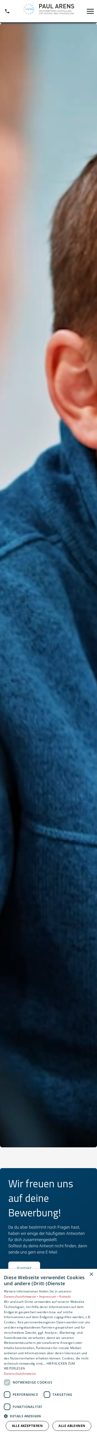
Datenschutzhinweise (20, 1373)
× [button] (91, 1274)
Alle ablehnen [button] (71, 1426)
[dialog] (48, 1352)
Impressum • (49, 1296)
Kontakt (24, 1268)
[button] (90, 11)
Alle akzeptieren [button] (27, 1426)
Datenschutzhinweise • (21, 1296)
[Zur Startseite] (48, 11)
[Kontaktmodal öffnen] (7, 11)
